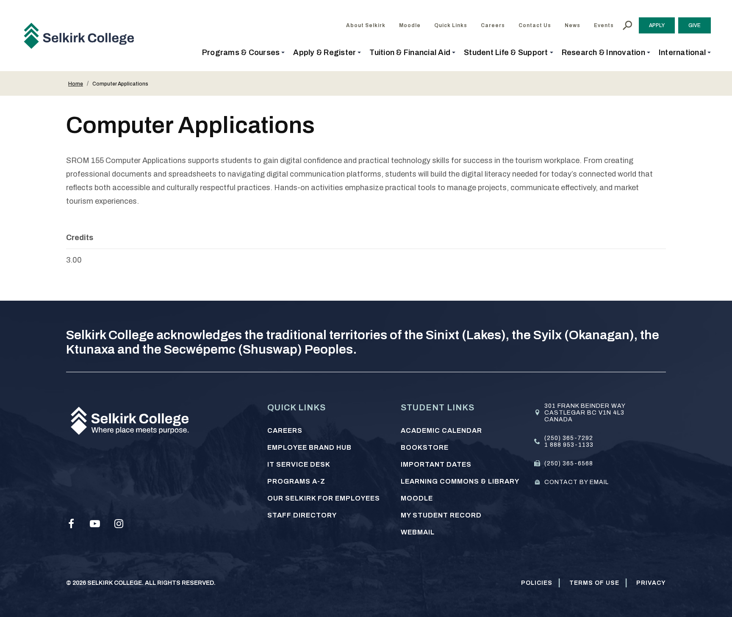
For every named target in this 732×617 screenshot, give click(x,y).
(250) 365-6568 (568, 463)
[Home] (82, 35)
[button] (243, 52)
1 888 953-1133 (568, 445)
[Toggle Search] (627, 25)
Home (75, 84)
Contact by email (576, 482)
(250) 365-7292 (568, 438)
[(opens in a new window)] (71, 524)
